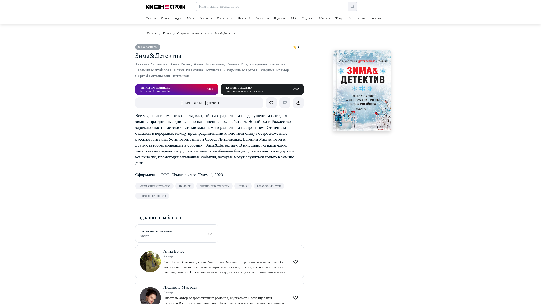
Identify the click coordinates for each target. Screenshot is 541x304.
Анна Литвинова (209, 64)
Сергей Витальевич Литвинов (162, 75)
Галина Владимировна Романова (256, 64)
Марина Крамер (275, 70)
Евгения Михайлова (153, 70)
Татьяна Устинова (151, 64)
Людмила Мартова (241, 70)
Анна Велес (181, 64)
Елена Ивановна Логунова (198, 70)
